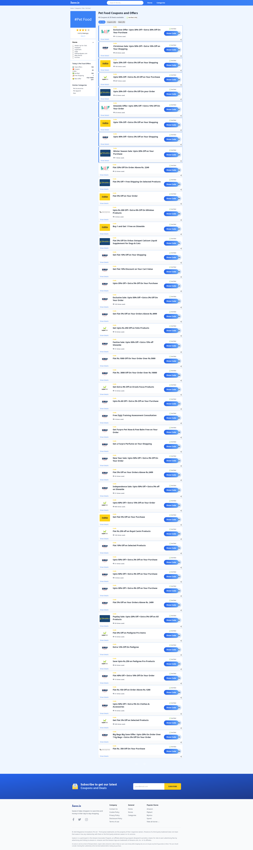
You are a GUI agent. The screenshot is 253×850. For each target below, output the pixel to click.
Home (72, 8)
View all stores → (153, 822)
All (102, 22)
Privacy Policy (114, 815)
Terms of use (114, 822)
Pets (83, 8)
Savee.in (76, 806)
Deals (121, 22)
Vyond (149, 818)
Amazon (150, 809)
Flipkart (149, 812)
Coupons (111, 22)
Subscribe (172, 786)
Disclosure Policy (115, 818)
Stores (149, 3)
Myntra (149, 815)
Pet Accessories (78, 88)
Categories (161, 3)
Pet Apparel (77, 91)
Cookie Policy (114, 812)
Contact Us (113, 809)
